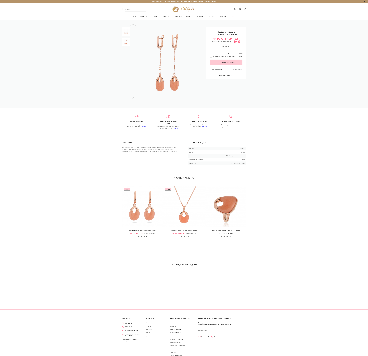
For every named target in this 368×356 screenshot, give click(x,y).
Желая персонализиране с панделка (224, 57)
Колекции (143, 16)
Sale (233, 16)
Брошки (212, 16)
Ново (134, 16)
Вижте (240, 53)
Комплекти (222, 16)
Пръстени (200, 16)
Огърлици (178, 16)
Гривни (188, 16)
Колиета (166, 16)
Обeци (155, 16)
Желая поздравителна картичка (223, 53)
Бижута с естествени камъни (140, 25)
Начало (124, 25)
